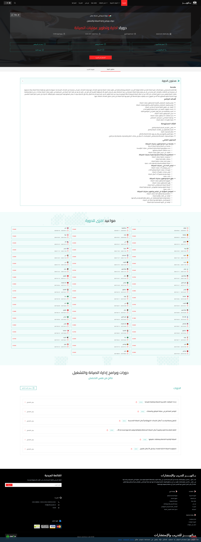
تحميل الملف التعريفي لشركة (170, 509)
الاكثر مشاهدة (192, 519)
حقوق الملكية (174, 498)
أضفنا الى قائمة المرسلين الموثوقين (169, 506)
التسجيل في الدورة (100, 57)
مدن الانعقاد (102, 3)
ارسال (9, 485)
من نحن (87, 3)
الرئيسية (124, 3)
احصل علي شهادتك (191, 525)
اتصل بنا (81, 3)
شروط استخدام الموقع (172, 495)
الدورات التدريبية (114, 3)
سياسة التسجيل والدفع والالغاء (170, 504)
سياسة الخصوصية (173, 501)
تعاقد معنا (94, 3)
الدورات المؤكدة (192, 522)
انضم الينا (74, 3)
